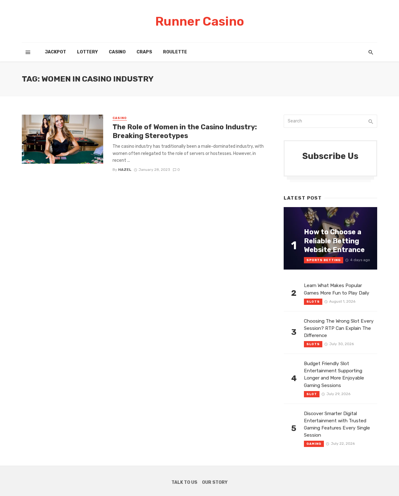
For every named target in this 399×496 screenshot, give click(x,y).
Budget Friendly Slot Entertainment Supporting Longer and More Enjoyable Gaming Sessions (334, 374)
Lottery (87, 52)
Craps (144, 52)
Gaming (313, 444)
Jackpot (55, 52)
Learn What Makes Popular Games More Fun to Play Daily (336, 289)
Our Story (215, 482)
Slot (311, 394)
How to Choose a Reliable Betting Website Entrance (334, 241)
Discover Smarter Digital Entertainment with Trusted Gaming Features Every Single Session (337, 424)
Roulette (175, 52)
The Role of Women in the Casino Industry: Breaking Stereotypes (185, 131)
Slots (313, 302)
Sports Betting (323, 260)
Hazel (125, 169)
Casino (117, 52)
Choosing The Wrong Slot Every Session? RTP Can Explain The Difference (339, 328)
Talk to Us (184, 482)
